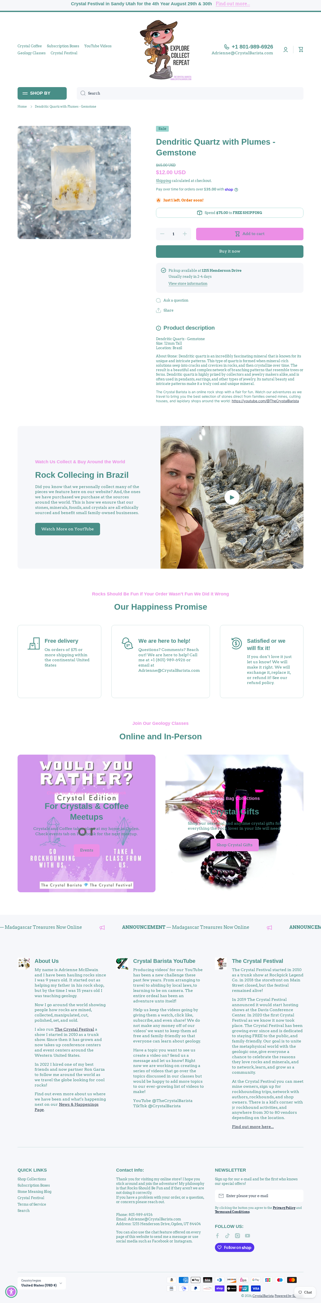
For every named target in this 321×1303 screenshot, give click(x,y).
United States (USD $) (39, 1285)
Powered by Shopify (289, 1296)
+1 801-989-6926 (252, 47)
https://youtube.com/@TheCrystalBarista (265, 401)
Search (24, 1211)
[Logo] (160, 49)
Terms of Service (32, 1204)
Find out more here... (253, 1126)
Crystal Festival (31, 1198)
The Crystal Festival (74, 1029)
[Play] (231, 497)
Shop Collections (32, 1179)
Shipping (163, 181)
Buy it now (229, 251)
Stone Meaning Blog (34, 1192)
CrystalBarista (263, 1296)
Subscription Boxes (34, 1185)
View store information (188, 284)
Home (22, 106)
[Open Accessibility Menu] (11, 1291)
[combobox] (190, 93)
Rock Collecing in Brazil (82, 475)
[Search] (81, 93)
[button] (300, 49)
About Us (47, 961)
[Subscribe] (297, 1196)
